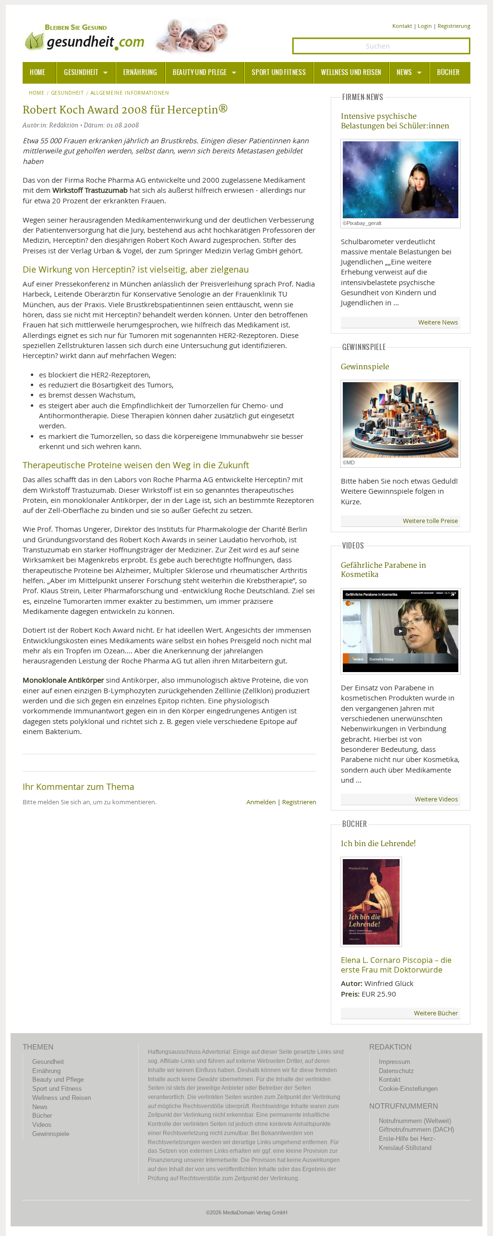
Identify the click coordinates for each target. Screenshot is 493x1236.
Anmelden (261, 802)
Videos (42, 1124)
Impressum (394, 1061)
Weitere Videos (436, 799)
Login (425, 25)
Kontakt (402, 25)
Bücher (448, 72)
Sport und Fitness (279, 72)
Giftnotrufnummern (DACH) (416, 1129)
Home (37, 93)
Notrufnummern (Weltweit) (415, 1120)
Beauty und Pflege (200, 72)
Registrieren (299, 802)
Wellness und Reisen (351, 72)
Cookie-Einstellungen (408, 1088)
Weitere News (438, 322)
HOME (37, 72)
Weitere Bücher (436, 1013)
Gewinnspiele (365, 367)
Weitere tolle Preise (430, 521)
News (404, 72)
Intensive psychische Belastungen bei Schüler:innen (395, 121)
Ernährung (140, 72)
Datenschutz (396, 1070)
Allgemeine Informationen (130, 93)
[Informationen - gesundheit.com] (129, 36)
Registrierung (454, 25)
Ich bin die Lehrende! (378, 844)
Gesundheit (81, 72)
